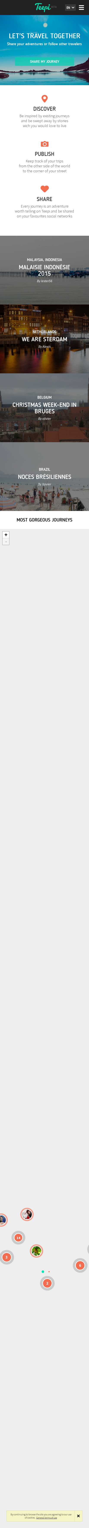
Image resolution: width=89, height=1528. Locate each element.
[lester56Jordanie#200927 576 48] (36, 1251)
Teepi (44, 7)
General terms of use (46, 1517)
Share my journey (44, 62)
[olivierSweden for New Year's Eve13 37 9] (27, 1214)
